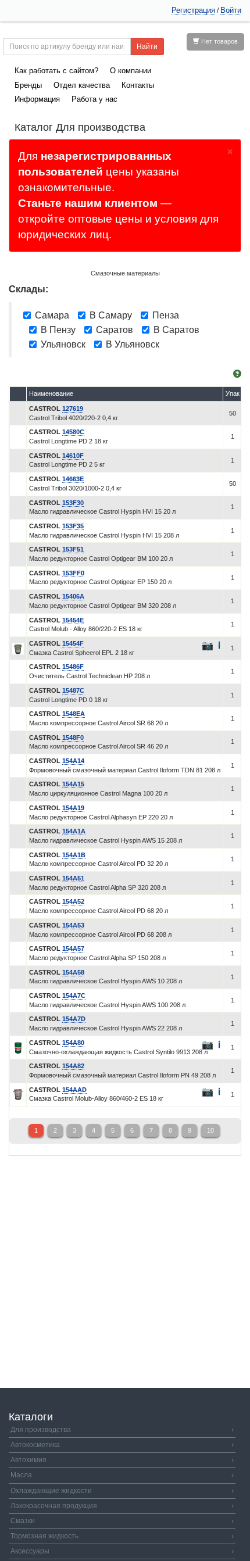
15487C (73, 690)
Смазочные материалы (125, 273)
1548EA (73, 713)
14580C (73, 431)
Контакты (138, 85)
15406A (73, 596)
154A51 (73, 878)
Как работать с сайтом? (56, 70)
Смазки (122, 1521)
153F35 (73, 525)
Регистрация (193, 10)
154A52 (73, 901)
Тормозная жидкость (122, 1536)
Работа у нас (94, 99)
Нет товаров (218, 41)
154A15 (73, 783)
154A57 (73, 948)
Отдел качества (81, 85)
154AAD (74, 1089)
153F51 (73, 549)
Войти (230, 10)
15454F (73, 643)
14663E (73, 478)
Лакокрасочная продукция (122, 1506)
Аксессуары (122, 1551)
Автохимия (122, 1460)
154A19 (73, 807)
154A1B (73, 854)
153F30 (73, 502)
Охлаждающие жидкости (122, 1491)
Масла (122, 1475)
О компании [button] (130, 70)
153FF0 (73, 573)
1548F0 (73, 737)
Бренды (28, 85)
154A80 (73, 1042)
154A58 (73, 972)
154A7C (73, 995)
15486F (73, 666)
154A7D (73, 1018)
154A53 (73, 925)
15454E (73, 620)
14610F (73, 455)
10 (210, 1130)
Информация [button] (37, 99)
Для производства (122, 1430)
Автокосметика (122, 1445)
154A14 (73, 760)
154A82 (73, 1065)
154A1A (73, 831)
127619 (72, 408)
